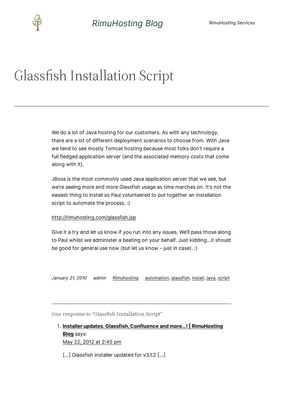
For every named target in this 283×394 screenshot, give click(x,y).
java (211, 278)
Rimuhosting (125, 278)
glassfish (180, 278)
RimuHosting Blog (127, 23)
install (198, 278)
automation (157, 278)
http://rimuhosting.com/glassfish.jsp (94, 217)
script (224, 278)
